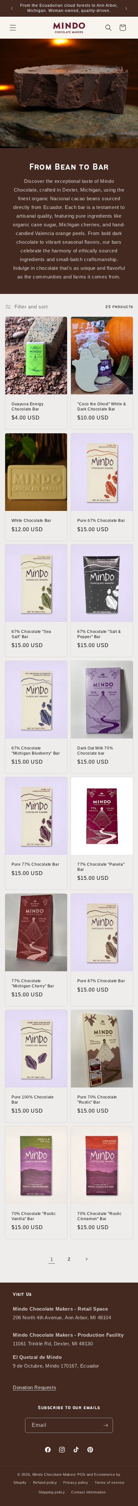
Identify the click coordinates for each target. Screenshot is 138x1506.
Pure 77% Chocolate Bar (35, 864)
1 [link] (51, 1259)
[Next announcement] (126, 8)
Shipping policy (52, 1492)
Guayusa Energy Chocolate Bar (27, 406)
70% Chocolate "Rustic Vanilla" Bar (34, 1216)
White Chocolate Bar (31, 520)
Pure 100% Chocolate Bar (33, 1100)
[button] (13, 28)
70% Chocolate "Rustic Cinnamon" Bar (99, 1216)
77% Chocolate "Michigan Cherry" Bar (33, 983)
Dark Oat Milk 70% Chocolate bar (95, 751)
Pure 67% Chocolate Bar (101, 520)
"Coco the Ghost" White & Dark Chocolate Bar (101, 406)
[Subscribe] (106, 1425)
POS (81, 1474)
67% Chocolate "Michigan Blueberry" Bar (36, 751)
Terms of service (110, 1482)
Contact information (88, 1492)
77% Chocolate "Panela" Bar (101, 867)
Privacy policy (75, 1482)
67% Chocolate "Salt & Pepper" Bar (99, 634)
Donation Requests (34, 1387)
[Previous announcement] (12, 8)
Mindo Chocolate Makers (54, 1474)
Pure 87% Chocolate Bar (101, 981)
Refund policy (45, 1482)
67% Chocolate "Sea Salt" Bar (31, 634)
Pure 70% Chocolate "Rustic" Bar (97, 1100)
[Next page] (86, 1259)
